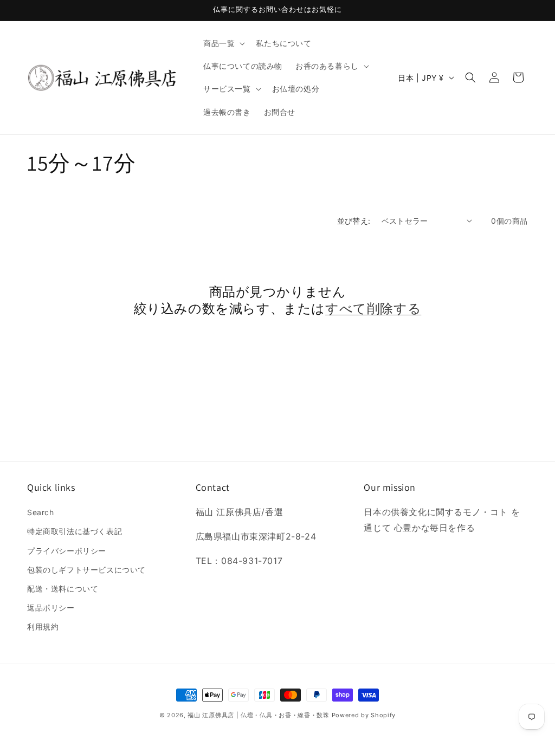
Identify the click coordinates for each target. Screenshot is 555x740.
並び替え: (354, 220)
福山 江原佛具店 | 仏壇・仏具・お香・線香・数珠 (259, 715)
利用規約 (43, 626)
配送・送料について (62, 588)
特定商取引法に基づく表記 (74, 531)
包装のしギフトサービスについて (86, 569)
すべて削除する (373, 308)
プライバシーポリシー (66, 550)
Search (40, 512)
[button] (223, 43)
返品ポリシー (51, 607)
